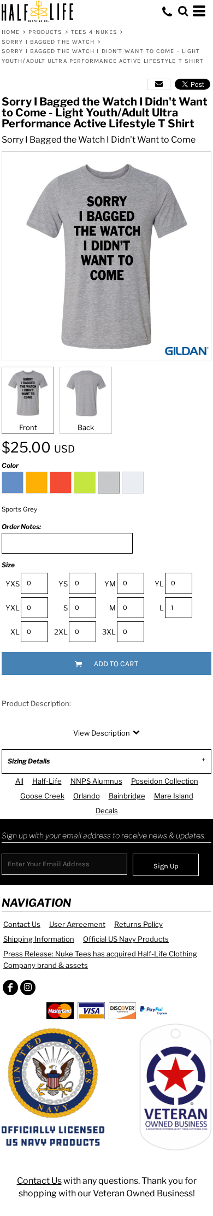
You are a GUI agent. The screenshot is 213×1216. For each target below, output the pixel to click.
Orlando (86, 795)
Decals (107, 810)
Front (28, 427)
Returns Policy (138, 924)
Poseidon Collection (164, 781)
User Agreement (77, 924)
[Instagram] (28, 987)
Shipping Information (38, 939)
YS (63, 583)
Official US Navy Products (126, 939)
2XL (61, 631)
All (19, 781)
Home (11, 32)
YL (159, 583)
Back (86, 427)
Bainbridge (127, 795)
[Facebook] (10, 987)
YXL (12, 607)
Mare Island (173, 795)
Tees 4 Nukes (94, 32)
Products (45, 32)
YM (110, 583)
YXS (12, 583)
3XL (109, 631)
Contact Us (21, 924)
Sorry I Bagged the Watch (48, 41)
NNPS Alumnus (96, 781)
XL (15, 631)
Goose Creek (42, 795)
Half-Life (47, 781)
